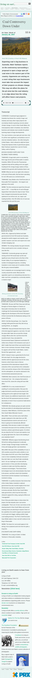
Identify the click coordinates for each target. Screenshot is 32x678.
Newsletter (28, 9)
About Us (17, 9)
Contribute (18, 635)
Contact (7, 669)
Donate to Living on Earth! (10, 593)
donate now (5, 603)
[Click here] (15, 588)
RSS (11, 669)
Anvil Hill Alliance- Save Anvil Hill (10, 546)
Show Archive (15, 7)
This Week (7, 7)
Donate (22, 9)
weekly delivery (19, 610)
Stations (7, 9)
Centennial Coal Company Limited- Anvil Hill (13, 543)
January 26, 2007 (8, 34)
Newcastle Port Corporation (9, 557)
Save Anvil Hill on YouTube (9, 555)
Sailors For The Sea (14, 618)
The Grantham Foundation (9, 625)
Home (2, 7)
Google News (19, 16)
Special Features (23, 7)
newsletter (5, 615)
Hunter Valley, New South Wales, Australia (12, 548)
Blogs (2, 9)
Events (11, 9)
